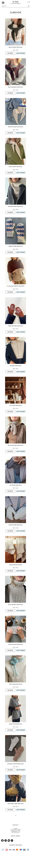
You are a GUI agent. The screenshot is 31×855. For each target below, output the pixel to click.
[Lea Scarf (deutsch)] (15, 469)
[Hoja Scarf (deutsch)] (15, 549)
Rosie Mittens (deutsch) (15, 325)
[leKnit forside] (15, 2)
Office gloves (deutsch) (15, 644)
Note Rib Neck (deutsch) (15, 604)
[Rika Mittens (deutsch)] (15, 509)
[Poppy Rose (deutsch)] (15, 668)
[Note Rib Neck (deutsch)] (15, 589)
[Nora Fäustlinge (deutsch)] (15, 788)
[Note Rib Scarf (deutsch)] (15, 430)
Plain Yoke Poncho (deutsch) (15, 286)
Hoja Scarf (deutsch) (15, 564)
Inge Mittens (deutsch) (15, 246)
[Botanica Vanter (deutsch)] (15, 748)
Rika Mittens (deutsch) (15, 525)
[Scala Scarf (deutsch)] (15, 151)
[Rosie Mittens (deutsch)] (15, 310)
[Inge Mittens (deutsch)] (15, 230)
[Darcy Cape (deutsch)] (15, 708)
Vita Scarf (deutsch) (15, 405)
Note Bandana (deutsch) (15, 87)
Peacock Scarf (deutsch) (15, 126)
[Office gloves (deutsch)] (15, 629)
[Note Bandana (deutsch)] (15, 71)
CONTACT (15, 825)
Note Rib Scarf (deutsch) (15, 445)
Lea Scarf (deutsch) (16, 485)
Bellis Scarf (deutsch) (15, 47)
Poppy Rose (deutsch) (15, 684)
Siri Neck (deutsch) (15, 365)
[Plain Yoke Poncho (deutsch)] (15, 270)
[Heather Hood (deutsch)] (15, 191)
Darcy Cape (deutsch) (15, 724)
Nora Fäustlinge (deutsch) (16, 803)
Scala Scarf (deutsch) (15, 166)
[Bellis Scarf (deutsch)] (15, 31)
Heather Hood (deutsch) (15, 206)
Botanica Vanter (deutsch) (15, 763)
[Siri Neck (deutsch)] (15, 350)
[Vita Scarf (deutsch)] (15, 390)
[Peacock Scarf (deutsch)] (15, 111)
